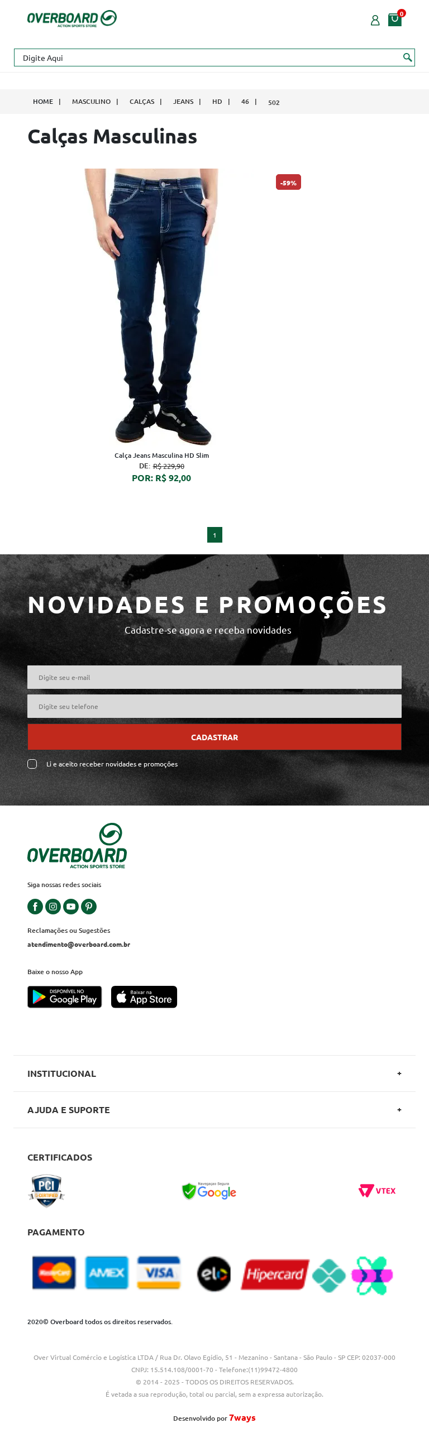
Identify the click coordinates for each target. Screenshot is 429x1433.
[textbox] (214, 57)
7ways (242, 1417)
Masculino (91, 101)
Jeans (183, 101)
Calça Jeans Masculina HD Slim (162, 455)
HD (217, 101)
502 (274, 102)
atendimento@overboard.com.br (78, 944)
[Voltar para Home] (72, 17)
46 (245, 101)
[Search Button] (408, 57)
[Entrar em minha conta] (375, 19)
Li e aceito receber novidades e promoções (112, 764)
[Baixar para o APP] (69, 998)
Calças (142, 101)
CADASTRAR (214, 737)
